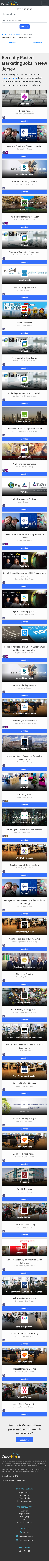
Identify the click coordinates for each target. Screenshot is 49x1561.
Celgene (24, 139)
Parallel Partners (24, 1217)
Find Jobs (24, 26)
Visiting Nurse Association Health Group (24, 1037)
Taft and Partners (24, 1397)
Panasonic (24, 787)
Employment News (24, 1501)
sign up (14, 77)
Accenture (24, 565)
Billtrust (24, 245)
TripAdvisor (24, 209)
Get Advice (24, 1495)
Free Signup (24, 1516)
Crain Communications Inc (24, 1076)
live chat (25, 1532)
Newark (12, 42)
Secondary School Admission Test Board (24, 1291)
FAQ (24, 1519)
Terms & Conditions (17, 1480)
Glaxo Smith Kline (24, 1146)
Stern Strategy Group (24, 931)
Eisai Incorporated (24, 1326)
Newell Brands (24, 280)
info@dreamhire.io (26, 1536)
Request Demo (24, 1513)
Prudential (24, 748)
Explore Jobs (24, 1492)
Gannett (24, 639)
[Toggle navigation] (44, 3)
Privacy (5, 1480)
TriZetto (24, 492)
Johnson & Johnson (24, 1252)
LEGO (24, 315)
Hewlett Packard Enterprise (24, 822)
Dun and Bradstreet (24, 174)
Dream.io (38, 1463)
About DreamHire (24, 1522)
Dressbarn (24, 1182)
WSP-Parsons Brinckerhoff (24, 713)
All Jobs (5, 34)
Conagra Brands (24, 1002)
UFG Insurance (24, 456)
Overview (24, 1511)
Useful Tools (24, 1498)
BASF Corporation (24, 421)
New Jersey (15, 34)
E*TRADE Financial (24, 857)
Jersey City (37, 42)
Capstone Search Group (24, 967)
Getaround (24, 103)
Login (4, 77)
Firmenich (24, 1111)
